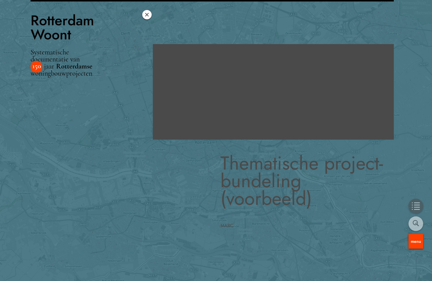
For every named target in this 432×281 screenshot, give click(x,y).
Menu (416, 241)
